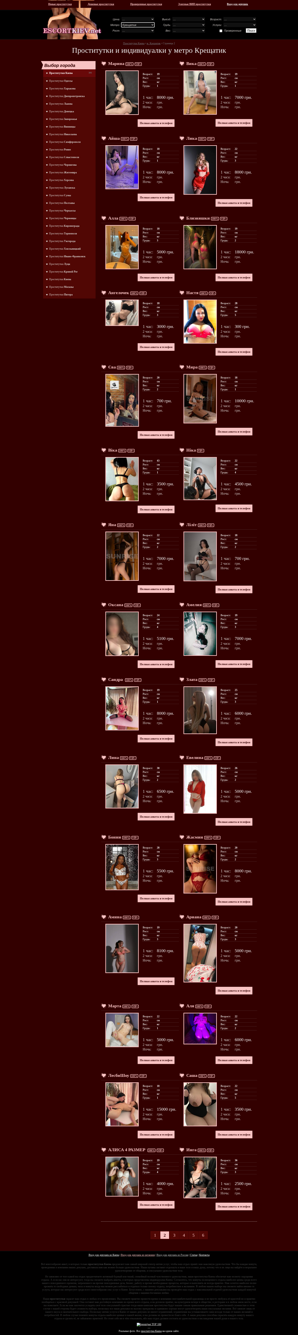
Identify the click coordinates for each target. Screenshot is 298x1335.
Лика (191, 138)
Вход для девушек (237, 4)
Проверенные (232, 30)
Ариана (193, 916)
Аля (190, 1005)
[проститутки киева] (72, 19)
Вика (191, 63)
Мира (192, 367)
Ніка (191, 450)
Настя (192, 292)
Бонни (114, 837)
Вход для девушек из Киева (104, 1255)
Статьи (193, 1255)
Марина (116, 63)
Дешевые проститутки (101, 4)
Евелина (194, 757)
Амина (115, 916)
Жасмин (194, 837)
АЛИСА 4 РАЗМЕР (127, 1149)
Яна (112, 524)
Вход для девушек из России (172, 1255)
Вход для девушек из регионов (138, 1255)
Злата (191, 679)
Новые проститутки (60, 4)
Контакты (204, 1255)
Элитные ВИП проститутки (194, 4)
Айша (114, 138)
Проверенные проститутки (146, 4)
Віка (112, 450)
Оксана (115, 604)
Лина (113, 757)
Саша (191, 1075)
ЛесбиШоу (118, 1075)
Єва (112, 367)
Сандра (116, 679)
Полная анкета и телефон (156, 123)
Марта (114, 1005)
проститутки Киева (151, 1331)
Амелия (194, 604)
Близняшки (198, 218)
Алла (113, 218)
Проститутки (60, 80)
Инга (191, 1149)
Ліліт (191, 524)
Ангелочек (118, 292)
